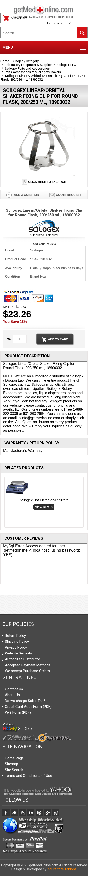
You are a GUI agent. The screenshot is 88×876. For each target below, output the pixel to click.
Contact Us (14, 689)
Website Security (18, 653)
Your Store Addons (62, 869)
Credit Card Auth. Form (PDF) (28, 706)
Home (4, 61)
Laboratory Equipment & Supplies (28, 65)
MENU (7, 47)
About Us (12, 695)
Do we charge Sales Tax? (25, 701)
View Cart (19, 18)
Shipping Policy (17, 641)
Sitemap (11, 764)
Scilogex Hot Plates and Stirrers (44, 500)
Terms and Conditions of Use (28, 775)
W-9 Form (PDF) (18, 712)
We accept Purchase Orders (27, 671)
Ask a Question (26, 195)
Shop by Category (26, 61)
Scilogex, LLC (66, 65)
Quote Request (68, 195)
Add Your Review (44, 244)
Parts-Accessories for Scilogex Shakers (33, 72)
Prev (2, 503)
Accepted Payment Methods (28, 665)
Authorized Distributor (44, 235)
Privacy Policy (16, 647)
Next (86, 503)
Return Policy (15, 635)
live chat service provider (61, 23)
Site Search (14, 770)
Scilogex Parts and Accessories (27, 68)
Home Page (14, 758)
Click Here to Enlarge (46, 182)
